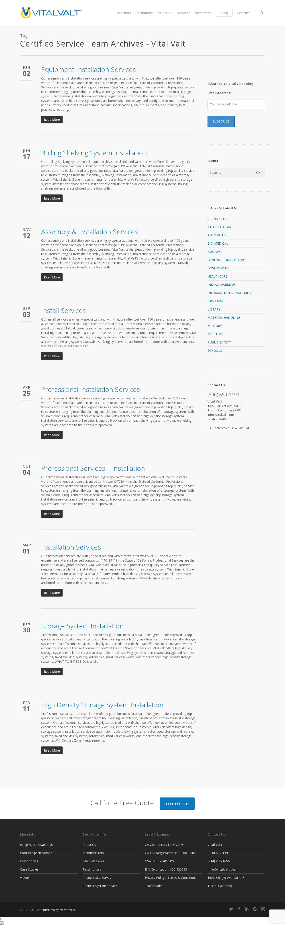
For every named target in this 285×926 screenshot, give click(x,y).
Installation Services (71, 547)
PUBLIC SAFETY (219, 342)
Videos (25, 877)
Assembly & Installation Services (89, 231)
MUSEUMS (215, 334)
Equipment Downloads (36, 844)
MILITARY (215, 326)
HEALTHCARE (217, 276)
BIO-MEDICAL (218, 243)
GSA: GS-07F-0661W (159, 861)
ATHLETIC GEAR (219, 227)
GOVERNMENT (218, 268)
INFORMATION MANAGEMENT (230, 293)
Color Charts (29, 861)
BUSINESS (215, 251)
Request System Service (100, 886)
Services (183, 12)
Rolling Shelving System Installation (94, 152)
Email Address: (219, 93)
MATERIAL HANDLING (224, 317)
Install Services (63, 310)
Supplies (165, 12)
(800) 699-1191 (177, 803)
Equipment (145, 12)
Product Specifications (36, 853)
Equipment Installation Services (88, 69)
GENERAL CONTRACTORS (227, 260)
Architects (203, 12)
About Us (89, 844)
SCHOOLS (215, 350)
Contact (243, 12)
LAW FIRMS (216, 301)
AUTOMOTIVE (218, 235)
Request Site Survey (97, 877)
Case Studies (29, 869)
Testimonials (92, 869)
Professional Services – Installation (93, 468)
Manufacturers (93, 853)
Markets (124, 12)
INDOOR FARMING (221, 284)
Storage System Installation (82, 625)
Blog (224, 12)
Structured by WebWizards (58, 910)
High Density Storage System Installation (102, 704)
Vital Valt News (93, 861)
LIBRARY (214, 309)
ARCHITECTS (217, 219)
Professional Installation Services (90, 389)
